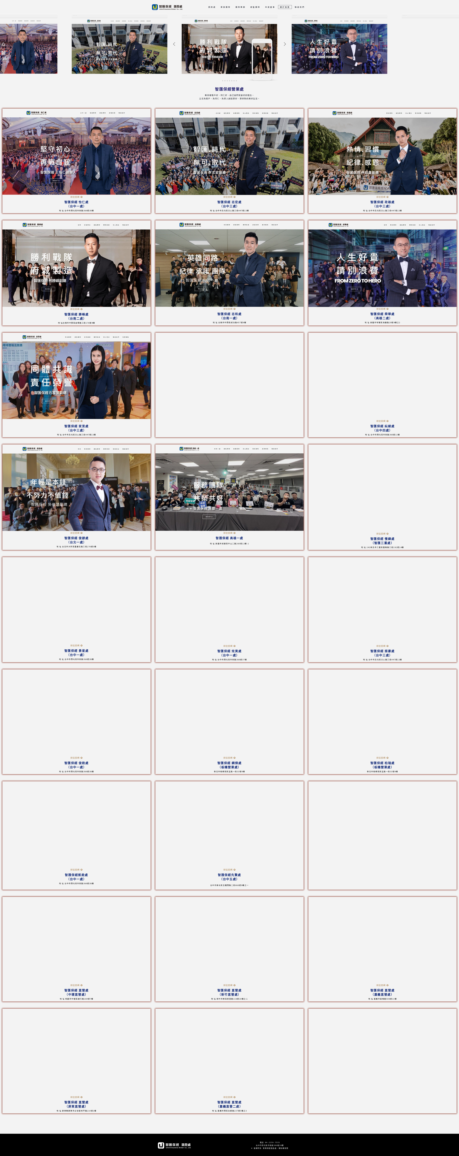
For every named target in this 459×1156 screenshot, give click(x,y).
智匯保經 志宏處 (229, 202)
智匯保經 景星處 (76, 651)
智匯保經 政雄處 (382, 202)
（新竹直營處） (229, 994)
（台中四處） (382, 430)
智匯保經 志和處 (229, 314)
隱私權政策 (283, 1148)
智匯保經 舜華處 (382, 314)
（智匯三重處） (382, 543)
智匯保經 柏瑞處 (382, 763)
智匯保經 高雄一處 (229, 538)
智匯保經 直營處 (76, 990)
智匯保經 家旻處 (76, 426)
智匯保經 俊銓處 (76, 763)
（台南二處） (76, 318)
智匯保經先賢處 (229, 875)
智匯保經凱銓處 (76, 875)
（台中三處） (229, 206)
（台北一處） (76, 542)
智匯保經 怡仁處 (76, 202)
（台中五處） (229, 879)
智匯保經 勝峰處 (76, 314)
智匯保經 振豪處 (382, 651)
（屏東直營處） (76, 1106)
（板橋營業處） (229, 767)
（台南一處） (229, 318)
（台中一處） (76, 206)
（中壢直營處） (76, 994)
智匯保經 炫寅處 (229, 651)
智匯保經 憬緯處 (382, 539)
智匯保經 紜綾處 (382, 426)
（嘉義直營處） (382, 994)
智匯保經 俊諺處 (76, 538)
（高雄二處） (382, 318)
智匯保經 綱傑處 (229, 763)
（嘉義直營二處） (229, 1106)
